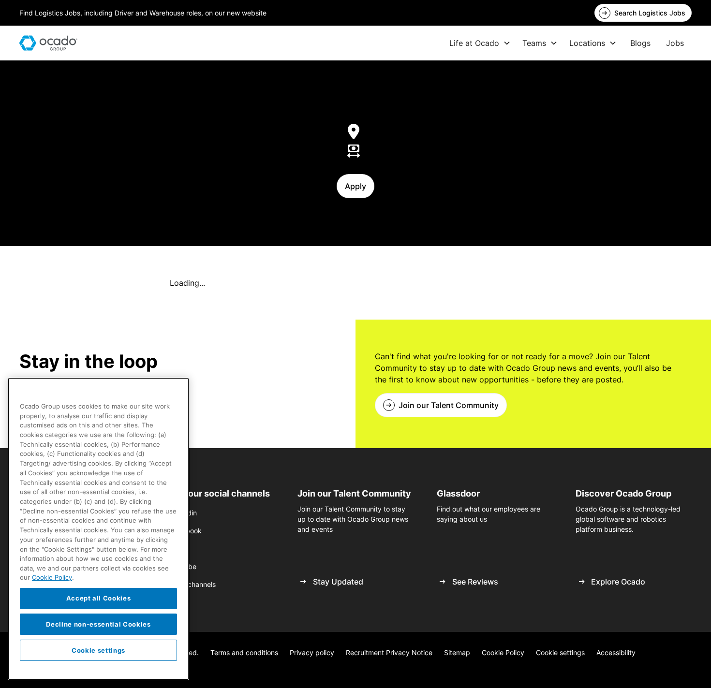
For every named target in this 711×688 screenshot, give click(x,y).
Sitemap (457, 652)
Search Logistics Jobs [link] (649, 13)
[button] (480, 43)
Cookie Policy (503, 652)
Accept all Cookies (98, 598)
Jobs (675, 43)
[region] (98, 529)
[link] (643, 13)
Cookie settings (560, 652)
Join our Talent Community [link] (449, 405)
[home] (48, 43)
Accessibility (616, 652)
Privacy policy (312, 652)
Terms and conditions (244, 652)
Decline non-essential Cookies (98, 624)
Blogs (640, 43)
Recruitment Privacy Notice (389, 652)
